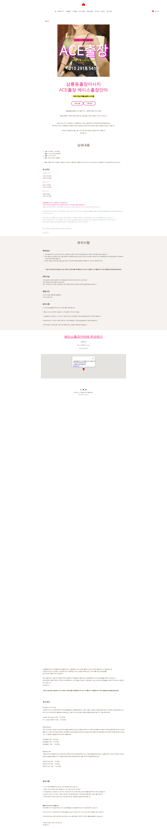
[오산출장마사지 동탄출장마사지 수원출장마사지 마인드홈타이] (81, 390)
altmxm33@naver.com (83, 345)
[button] (61, 11)
